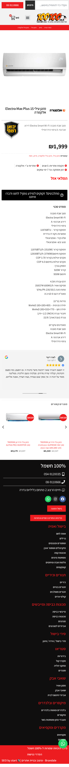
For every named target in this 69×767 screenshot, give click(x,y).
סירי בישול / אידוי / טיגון (54, 641)
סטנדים (62, 670)
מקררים (62, 739)
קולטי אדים (60, 596)
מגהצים (62, 621)
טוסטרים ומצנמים (57, 543)
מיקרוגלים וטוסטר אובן (55, 548)
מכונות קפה (60, 553)
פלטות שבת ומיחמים (56, 562)
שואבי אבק (60, 690)
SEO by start (9, 760)
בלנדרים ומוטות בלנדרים (53, 710)
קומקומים (61, 567)
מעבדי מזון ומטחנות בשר (53, 719)
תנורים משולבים (58, 592)
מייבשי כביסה (59, 611)
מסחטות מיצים (58, 557)
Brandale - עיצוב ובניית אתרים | (38, 760)
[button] (27, 17)
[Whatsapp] (48, 499)
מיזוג (40, 27)
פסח (30, 155)
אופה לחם (61, 533)
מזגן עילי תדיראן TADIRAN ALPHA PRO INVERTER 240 (18, 443)
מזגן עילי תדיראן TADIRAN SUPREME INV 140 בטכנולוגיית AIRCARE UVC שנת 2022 (51, 445)
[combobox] (52, 5)
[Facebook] (62, 499)
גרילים (63, 538)
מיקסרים (61, 715)
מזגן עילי (34, 27)
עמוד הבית (47, 27)
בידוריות (61, 656)
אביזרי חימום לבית (57, 695)
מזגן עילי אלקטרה (23, 27)
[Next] (3, 433)
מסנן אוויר (61, 685)
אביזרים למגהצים (57, 626)
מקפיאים (61, 734)
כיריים (63, 582)
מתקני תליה (60, 665)
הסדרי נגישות (34, 754)
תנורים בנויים (59, 587)
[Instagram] (55, 499)
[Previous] (66, 433)
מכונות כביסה (59, 616)
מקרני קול (61, 661)
